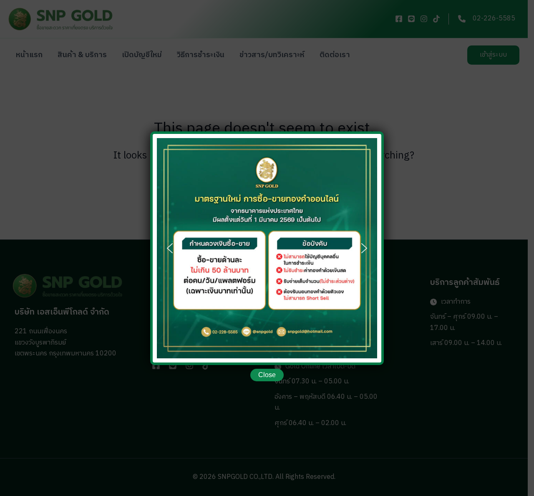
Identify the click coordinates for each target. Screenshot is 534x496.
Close (267, 374)
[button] (169, 248)
